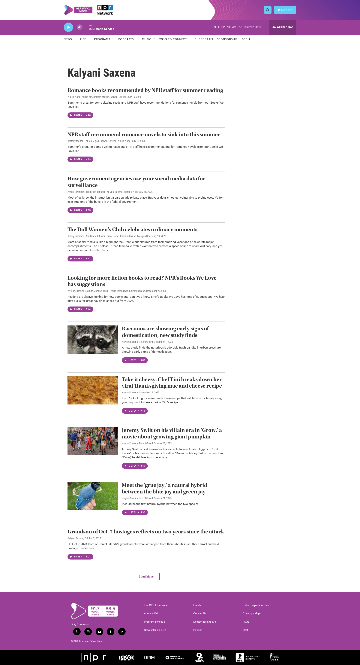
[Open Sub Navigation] (74, 39)
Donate (286, 10)
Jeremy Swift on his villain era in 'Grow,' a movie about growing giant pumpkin (172, 433)
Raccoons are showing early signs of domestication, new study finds (165, 331)
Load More (146, 576)
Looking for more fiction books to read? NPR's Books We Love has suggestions (142, 281)
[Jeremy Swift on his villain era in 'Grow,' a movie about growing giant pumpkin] (93, 441)
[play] (68, 27)
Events (197, 605)
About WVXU (151, 613)
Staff (245, 629)
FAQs (246, 621)
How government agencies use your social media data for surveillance (136, 181)
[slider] (85, 27)
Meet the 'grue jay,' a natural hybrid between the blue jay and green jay (164, 488)
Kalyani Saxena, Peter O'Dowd (137, 341)
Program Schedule (154, 621)
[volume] (79, 27)
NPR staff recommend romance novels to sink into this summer (144, 134)
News (68, 39)
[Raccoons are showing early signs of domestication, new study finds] (93, 339)
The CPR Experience (155, 605)
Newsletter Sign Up (155, 629)
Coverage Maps (252, 613)
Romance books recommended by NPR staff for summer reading (145, 90)
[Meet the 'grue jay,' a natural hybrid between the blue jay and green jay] (93, 496)
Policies (197, 629)
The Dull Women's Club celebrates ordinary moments (132, 229)
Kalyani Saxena (130, 392)
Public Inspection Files (256, 605)
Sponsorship (227, 39)
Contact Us (199, 613)
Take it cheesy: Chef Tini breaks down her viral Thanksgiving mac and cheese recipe (172, 382)
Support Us (204, 39)
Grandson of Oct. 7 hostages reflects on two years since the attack (146, 531)
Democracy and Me (204, 621)
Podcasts (126, 39)
